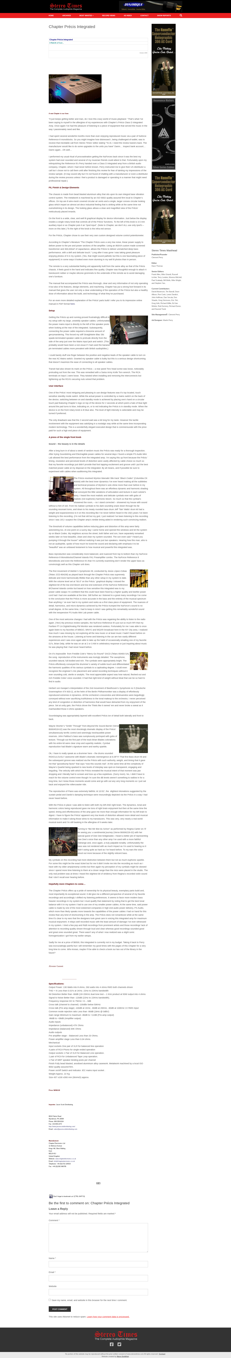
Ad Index (128, 15)
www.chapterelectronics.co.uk (65, 1159)
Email (52, 1272)
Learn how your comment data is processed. (108, 1317)
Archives (66, 15)
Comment (54, 1220)
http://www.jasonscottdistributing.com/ (62, 1126)
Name (52, 1258)
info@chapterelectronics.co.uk (64, 1161)
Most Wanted (85, 15)
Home (51, 15)
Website (53, 1286)
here (72, 304)
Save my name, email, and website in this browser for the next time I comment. (89, 1300)
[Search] (181, 16)
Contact (144, 15)
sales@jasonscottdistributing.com (65, 1129)
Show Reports (164, 15)
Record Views (108, 15)
